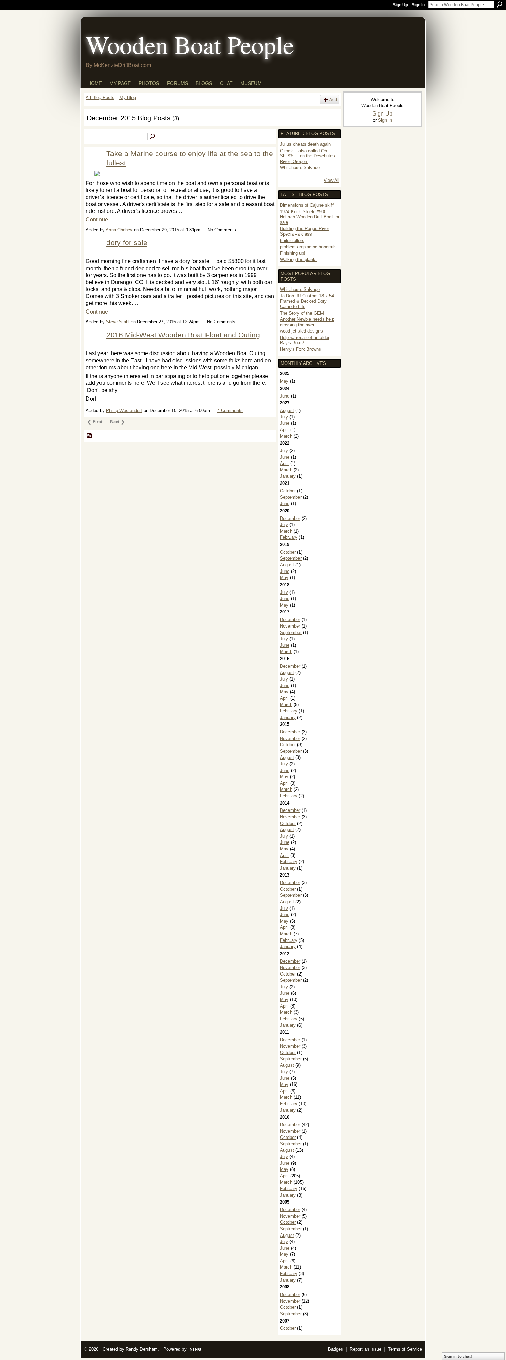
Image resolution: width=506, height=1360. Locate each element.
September (291, 497)
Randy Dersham (142, 1349)
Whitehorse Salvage (300, 167)
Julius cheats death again (305, 144)
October (288, 490)
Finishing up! (292, 253)
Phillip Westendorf (124, 410)
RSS (89, 436)
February (288, 537)
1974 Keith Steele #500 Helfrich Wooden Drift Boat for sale (309, 217)
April (284, 429)
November (290, 626)
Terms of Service (405, 1349)
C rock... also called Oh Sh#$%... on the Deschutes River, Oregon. (307, 156)
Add (333, 99)
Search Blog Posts (153, 137)
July (284, 417)
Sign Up (400, 4)
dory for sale (126, 243)
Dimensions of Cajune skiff (307, 205)
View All (331, 180)
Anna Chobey (119, 229)
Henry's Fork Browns (300, 349)
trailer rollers (292, 240)
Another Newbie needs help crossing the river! (307, 322)
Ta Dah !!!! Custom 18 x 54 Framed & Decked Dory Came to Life (307, 301)
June (284, 396)
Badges (335, 1349)
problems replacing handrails (308, 246)
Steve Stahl (117, 321)
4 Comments (230, 410)
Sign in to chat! (458, 1356)
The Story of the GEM (302, 313)
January (288, 476)
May (284, 381)
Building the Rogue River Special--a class (304, 231)
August (287, 410)
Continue (97, 219)
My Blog (127, 97)
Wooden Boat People (190, 44)
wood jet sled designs (301, 331)
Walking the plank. (298, 259)
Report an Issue (365, 1349)
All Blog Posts (100, 97)
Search (499, 4)
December (290, 518)
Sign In (418, 4)
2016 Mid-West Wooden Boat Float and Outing (183, 335)
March (286, 436)
